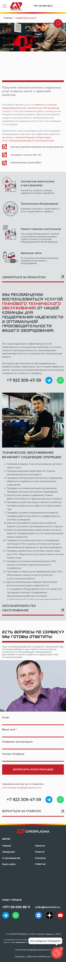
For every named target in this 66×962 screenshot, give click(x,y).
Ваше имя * (9, 729)
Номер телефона (13, 753)
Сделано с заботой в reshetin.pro (33, 956)
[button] (33, 278)
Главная (8, 18)
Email (5, 717)
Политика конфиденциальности (33, 950)
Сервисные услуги (25, 18)
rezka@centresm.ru (47, 907)
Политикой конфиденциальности (22, 788)
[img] (48, 380)
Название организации (17, 741)
